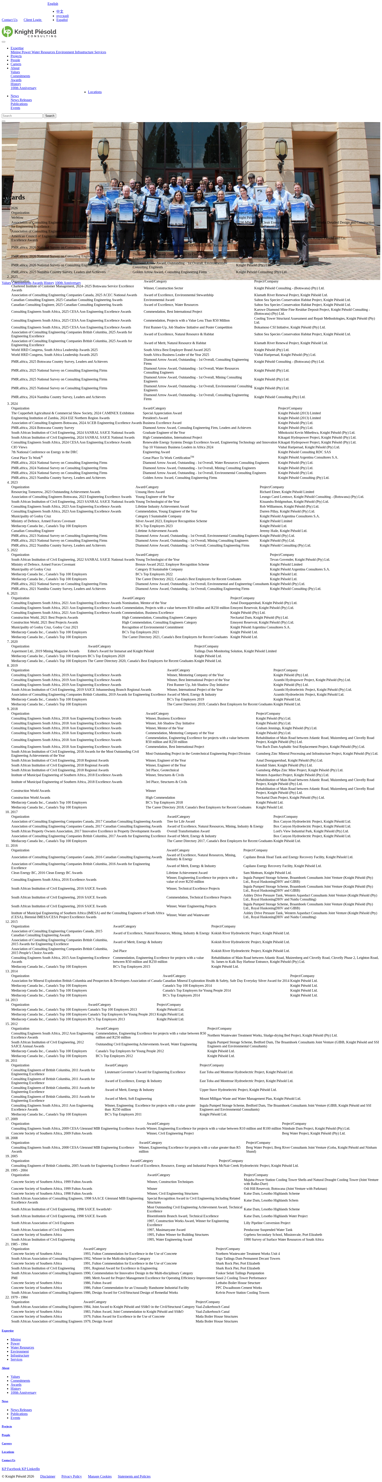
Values (15, 72)
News (15, 96)
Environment (65, 52)
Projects (16, 56)
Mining (16, 52)
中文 (59, 11)
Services (100, 52)
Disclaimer (47, 1476)
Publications (19, 104)
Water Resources (44, 52)
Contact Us (9, 20)
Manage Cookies (100, 1476)
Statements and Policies (134, 1476)
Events (15, 108)
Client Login (33, 20)
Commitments (20, 76)
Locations (95, 92)
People (15, 60)
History (16, 84)
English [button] (53, 4)
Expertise (17, 48)
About (15, 68)
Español (62, 20)
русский (62, 16)
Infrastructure (84, 52)
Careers (16, 64)
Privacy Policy (71, 1476)
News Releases (21, 100)
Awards (16, 80)
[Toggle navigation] (3, 41)
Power (27, 52)
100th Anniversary (23, 88)
